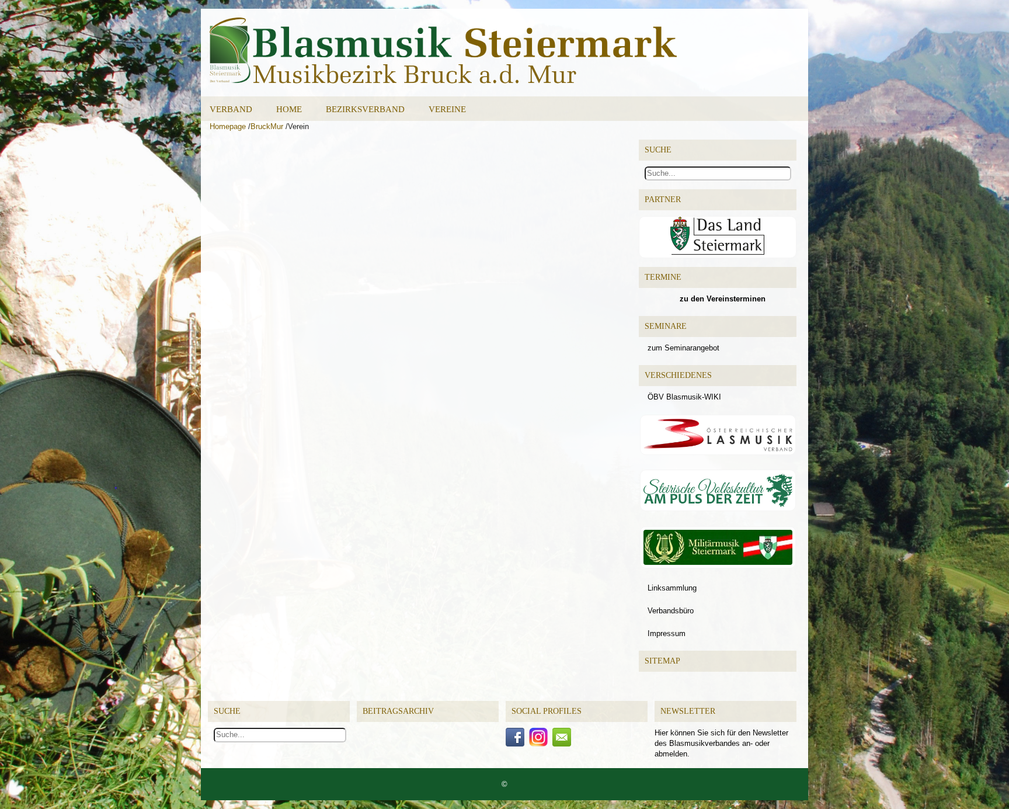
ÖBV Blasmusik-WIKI (684, 397)
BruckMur (266, 126)
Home (289, 109)
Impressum (667, 633)
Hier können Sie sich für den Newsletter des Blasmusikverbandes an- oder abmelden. (721, 743)
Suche (227, 711)
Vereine (447, 109)
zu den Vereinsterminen (723, 298)
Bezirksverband (365, 109)
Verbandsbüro (671, 610)
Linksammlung (672, 588)
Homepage (228, 126)
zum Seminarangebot (683, 347)
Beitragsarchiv (398, 711)
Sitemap (662, 661)
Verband (231, 109)
